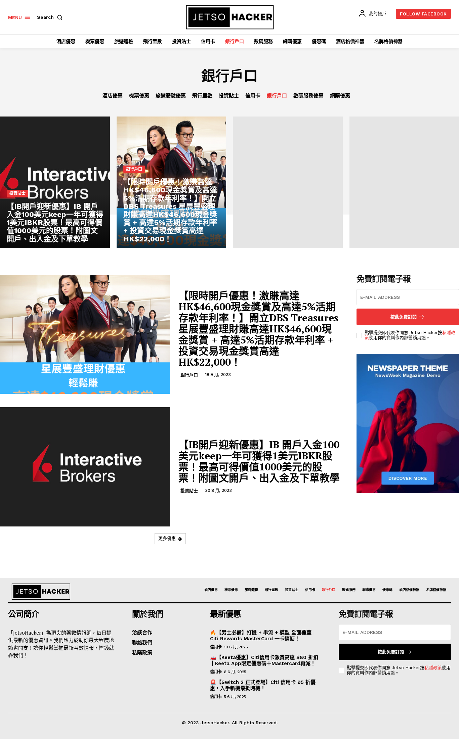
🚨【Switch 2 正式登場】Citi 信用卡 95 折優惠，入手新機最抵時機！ (263, 685)
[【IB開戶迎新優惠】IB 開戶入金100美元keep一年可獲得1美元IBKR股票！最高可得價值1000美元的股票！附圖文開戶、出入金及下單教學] (55, 182)
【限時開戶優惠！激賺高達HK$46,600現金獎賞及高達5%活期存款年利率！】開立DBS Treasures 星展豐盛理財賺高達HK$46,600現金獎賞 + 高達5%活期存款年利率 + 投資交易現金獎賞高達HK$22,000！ (258, 329)
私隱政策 (433, 667)
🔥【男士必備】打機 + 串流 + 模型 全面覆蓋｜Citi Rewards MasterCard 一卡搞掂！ (263, 636)
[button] (51, 17)
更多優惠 (167, 538)
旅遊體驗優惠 (171, 96)
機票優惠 (139, 96)
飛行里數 (202, 96)
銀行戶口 (277, 96)
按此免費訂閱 (391, 651)
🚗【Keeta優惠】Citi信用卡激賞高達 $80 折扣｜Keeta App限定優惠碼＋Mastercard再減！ (264, 660)
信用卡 (252, 96)
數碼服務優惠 (308, 96)
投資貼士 (229, 96)
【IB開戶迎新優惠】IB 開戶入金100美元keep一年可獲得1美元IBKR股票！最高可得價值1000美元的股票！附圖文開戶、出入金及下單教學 (259, 461)
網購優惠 (340, 96)
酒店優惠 (112, 96)
